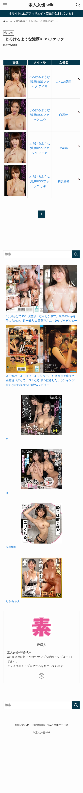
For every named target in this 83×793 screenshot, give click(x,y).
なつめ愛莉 (63, 81)
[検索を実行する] (76, 254)
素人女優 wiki (41, 5)
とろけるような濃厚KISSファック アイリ (39, 81)
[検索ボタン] (78, 5)
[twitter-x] (41, 676)
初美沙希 (64, 181)
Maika (64, 148)
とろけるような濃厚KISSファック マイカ (39, 148)
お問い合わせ (22, 725)
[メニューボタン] (5, 5)
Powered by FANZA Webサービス (50, 725)
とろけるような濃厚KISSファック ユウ (39, 114)
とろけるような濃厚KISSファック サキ (39, 181)
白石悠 (63, 114)
